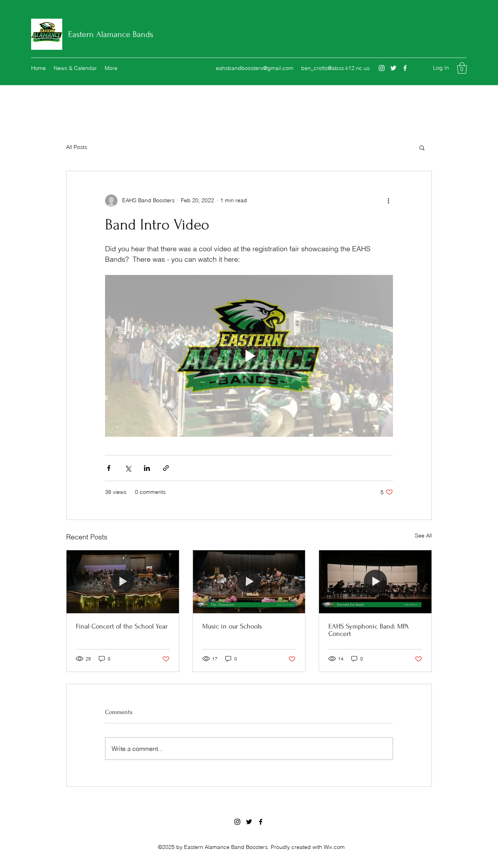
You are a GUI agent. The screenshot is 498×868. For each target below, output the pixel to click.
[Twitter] (393, 68)
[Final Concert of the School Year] (123, 581)
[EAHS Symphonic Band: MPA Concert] (375, 581)
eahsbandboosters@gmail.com (254, 68)
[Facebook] (405, 68)
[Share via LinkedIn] (147, 468)
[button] (462, 68)
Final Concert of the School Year (122, 626)
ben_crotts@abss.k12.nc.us (335, 68)
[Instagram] (382, 68)
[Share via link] (166, 468)
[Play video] (249, 356)
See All (423, 535)
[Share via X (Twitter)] (128, 468)
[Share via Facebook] (108, 468)
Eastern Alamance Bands (110, 34)
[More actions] (388, 200)
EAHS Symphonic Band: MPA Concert (368, 630)
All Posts (76, 147)
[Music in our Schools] (249, 581)
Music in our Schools (232, 626)
